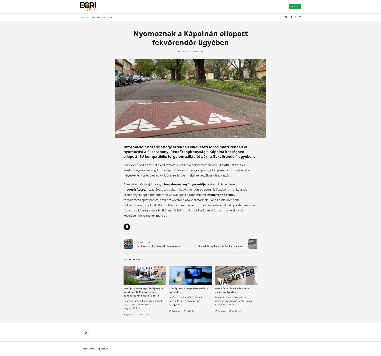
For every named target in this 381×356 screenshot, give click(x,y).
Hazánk (110, 17)
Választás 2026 (98, 17)
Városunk (85, 17)
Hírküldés (295, 6)
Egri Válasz (130, 314)
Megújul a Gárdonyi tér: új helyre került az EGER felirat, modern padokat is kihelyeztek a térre (143, 292)
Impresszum (102, 348)
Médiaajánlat (89, 348)
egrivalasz (184, 52)
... (142, 308)
